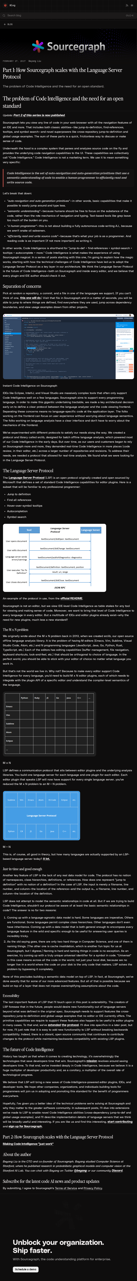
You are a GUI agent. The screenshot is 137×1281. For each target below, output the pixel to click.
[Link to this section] (1, 287)
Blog (12, 5)
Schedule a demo (25, 1269)
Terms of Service (66, 1188)
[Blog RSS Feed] (127, 5)
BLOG (9, 24)
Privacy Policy (93, 1188)
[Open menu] (132, 5)
